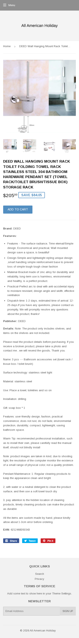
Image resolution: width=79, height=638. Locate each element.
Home (7, 46)
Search (39, 573)
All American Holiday (43, 630)
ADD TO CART (18, 209)
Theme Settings (61, 593)
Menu (11, 5)
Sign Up (68, 611)
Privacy (39, 578)
